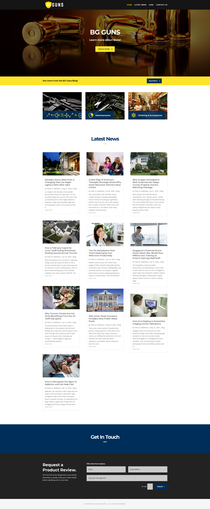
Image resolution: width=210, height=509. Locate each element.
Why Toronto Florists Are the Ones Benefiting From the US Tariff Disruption (60, 316)
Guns (151, 5)
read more (48, 210)
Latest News (140, 5)
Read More (153, 81)
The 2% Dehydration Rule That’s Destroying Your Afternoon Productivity (102, 253)
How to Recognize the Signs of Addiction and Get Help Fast (61, 383)
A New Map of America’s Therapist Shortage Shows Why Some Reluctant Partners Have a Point (105, 184)
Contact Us (161, 5)
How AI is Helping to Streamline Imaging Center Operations (149, 322)
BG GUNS (105, 32)
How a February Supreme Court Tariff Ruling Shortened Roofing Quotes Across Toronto (61, 250)
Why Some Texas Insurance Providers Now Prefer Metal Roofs (103, 318)
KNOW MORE (104, 49)
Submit (160, 486)
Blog (75, 189)
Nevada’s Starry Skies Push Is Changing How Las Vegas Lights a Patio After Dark (59, 182)
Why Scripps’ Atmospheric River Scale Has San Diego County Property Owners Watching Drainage (146, 184)
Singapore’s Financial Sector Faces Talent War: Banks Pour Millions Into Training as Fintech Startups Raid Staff (148, 254)
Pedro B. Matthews (54, 189)
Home (129, 5)
